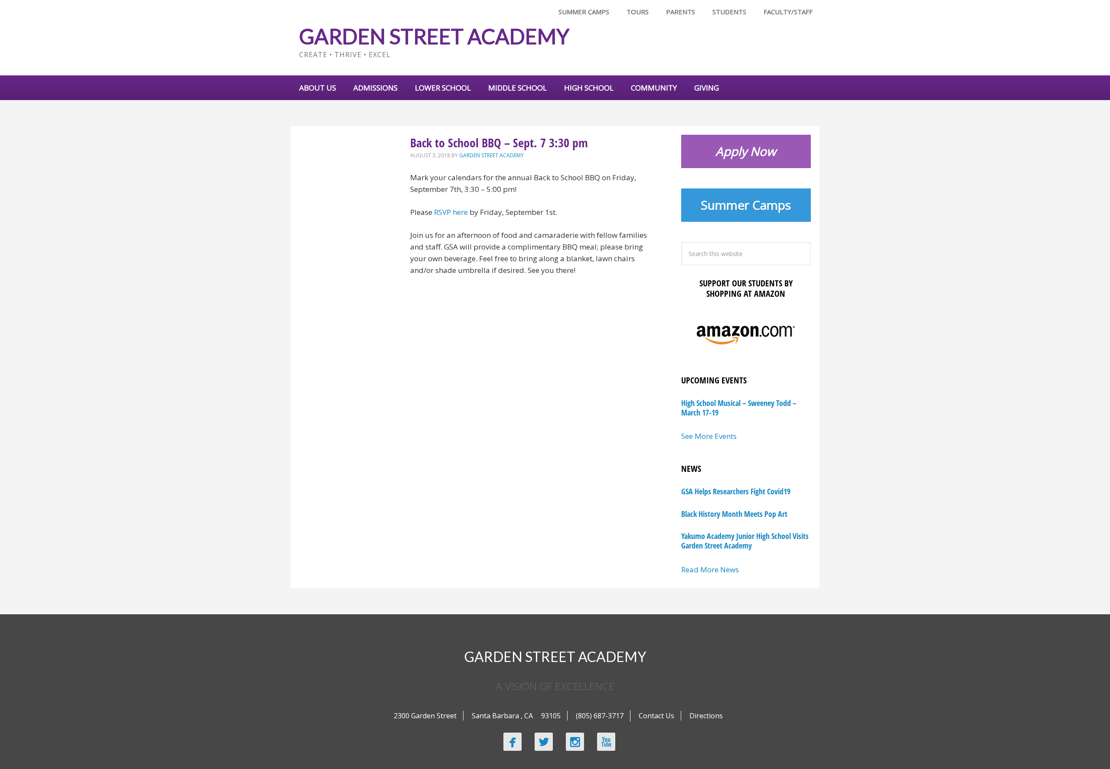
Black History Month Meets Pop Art (734, 514)
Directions (706, 715)
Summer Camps (746, 205)
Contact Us (656, 715)
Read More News (710, 569)
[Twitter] (544, 742)
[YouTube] (606, 742)
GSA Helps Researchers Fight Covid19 (735, 491)
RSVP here (451, 212)
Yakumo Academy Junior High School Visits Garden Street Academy (745, 541)
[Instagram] (575, 742)
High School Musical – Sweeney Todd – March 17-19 (739, 408)
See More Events (709, 436)
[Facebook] (512, 742)
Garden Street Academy (434, 36)
